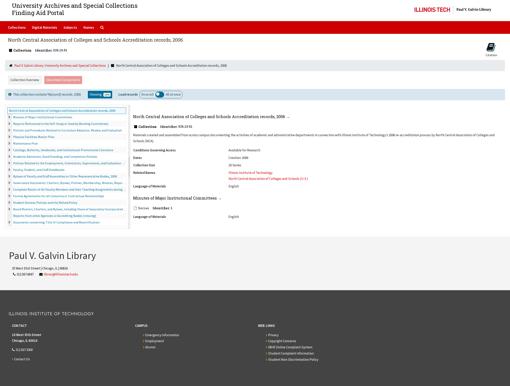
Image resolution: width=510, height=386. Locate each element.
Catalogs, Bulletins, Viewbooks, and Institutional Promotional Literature (63, 150)
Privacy (273, 335)
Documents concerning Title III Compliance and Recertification (56, 222)
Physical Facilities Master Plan (33, 137)
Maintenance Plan (25, 143)
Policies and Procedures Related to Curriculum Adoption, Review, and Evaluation (67, 130)
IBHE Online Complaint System (290, 347)
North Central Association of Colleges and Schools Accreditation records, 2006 (62, 111)
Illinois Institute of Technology (251, 172)
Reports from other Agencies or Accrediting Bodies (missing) (54, 216)
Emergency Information (162, 335)
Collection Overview (24, 80)
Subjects (70, 27)
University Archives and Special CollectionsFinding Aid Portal (74, 9)
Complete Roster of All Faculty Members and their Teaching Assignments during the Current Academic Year (69, 189)
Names (88, 27)
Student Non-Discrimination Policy (293, 359)
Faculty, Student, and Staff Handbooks (39, 170)
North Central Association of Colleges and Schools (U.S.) (268, 178)
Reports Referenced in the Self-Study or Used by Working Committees (60, 124)
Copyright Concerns (282, 341)
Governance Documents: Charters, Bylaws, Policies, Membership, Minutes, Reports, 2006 (69, 183)
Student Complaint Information (291, 353)
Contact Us (22, 359)
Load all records (159, 95)
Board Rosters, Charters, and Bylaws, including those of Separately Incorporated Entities (69, 209)
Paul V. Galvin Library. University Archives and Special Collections (60, 65)
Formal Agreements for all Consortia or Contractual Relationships (58, 196)
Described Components (63, 80)
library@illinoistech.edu (61, 274)
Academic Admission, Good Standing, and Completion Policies (55, 157)
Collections (17, 27)
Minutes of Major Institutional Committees (42, 117)
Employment (154, 341)
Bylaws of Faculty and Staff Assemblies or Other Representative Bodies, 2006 (65, 176)
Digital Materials (44, 27)
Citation (491, 55)
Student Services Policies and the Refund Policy (45, 203)
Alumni (150, 347)
